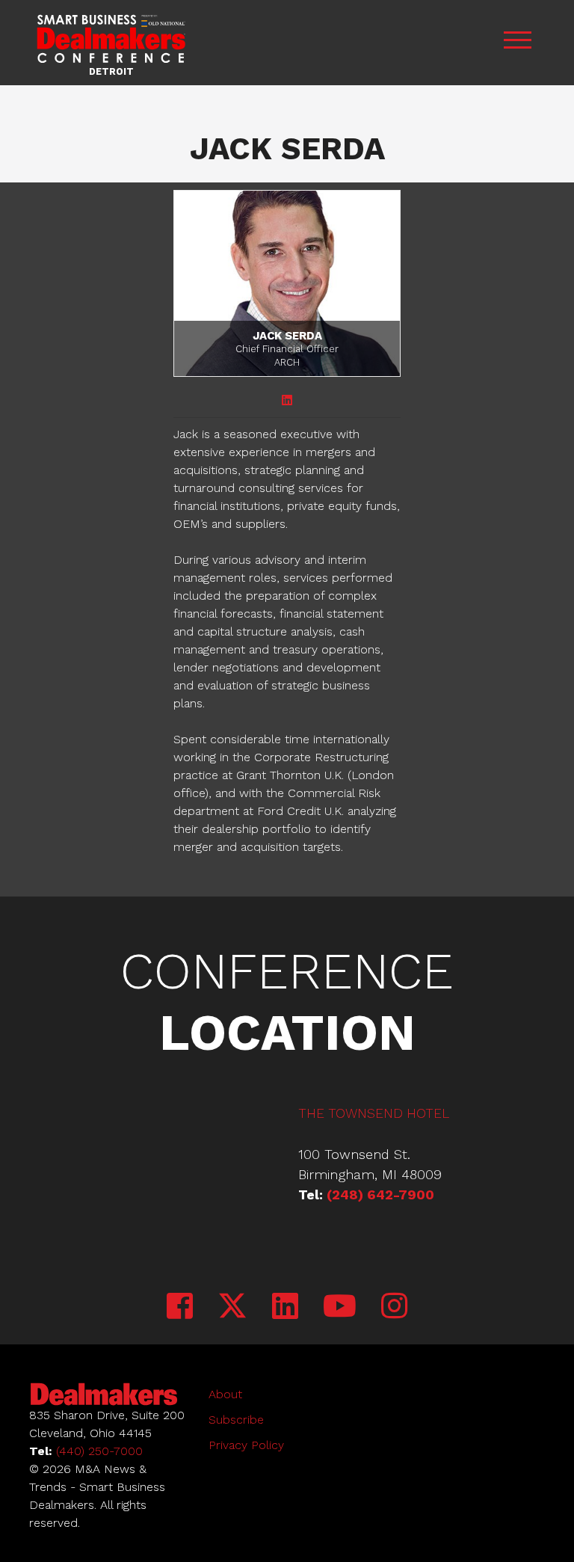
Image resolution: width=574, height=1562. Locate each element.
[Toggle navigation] (517, 42)
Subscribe (236, 1419)
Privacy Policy (246, 1445)
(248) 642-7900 (380, 1194)
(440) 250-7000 (99, 1451)
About (225, 1394)
